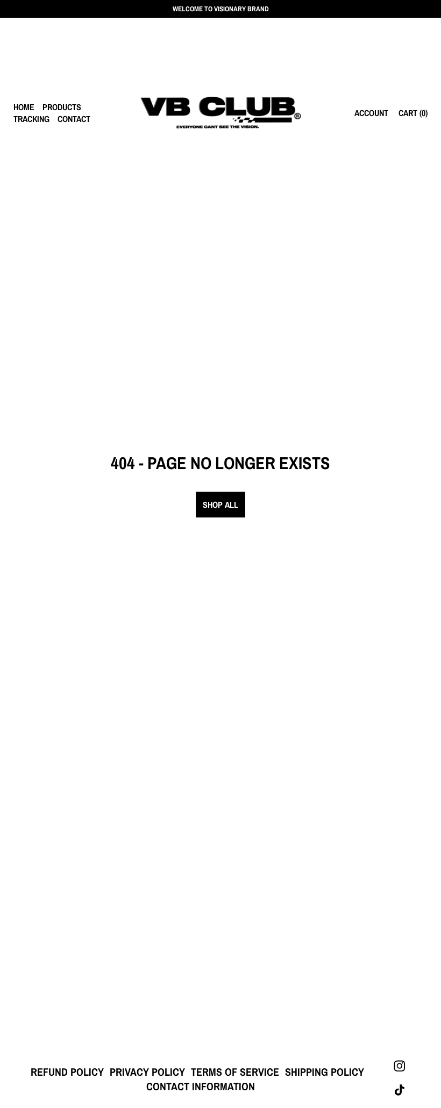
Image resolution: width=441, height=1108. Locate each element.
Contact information (200, 1086)
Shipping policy (324, 1071)
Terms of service (235, 1071)
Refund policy (67, 1071)
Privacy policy (147, 1071)
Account (371, 113)
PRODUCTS (61, 107)
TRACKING (31, 119)
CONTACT (74, 119)
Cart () (413, 113)
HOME (23, 107)
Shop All (220, 504)
